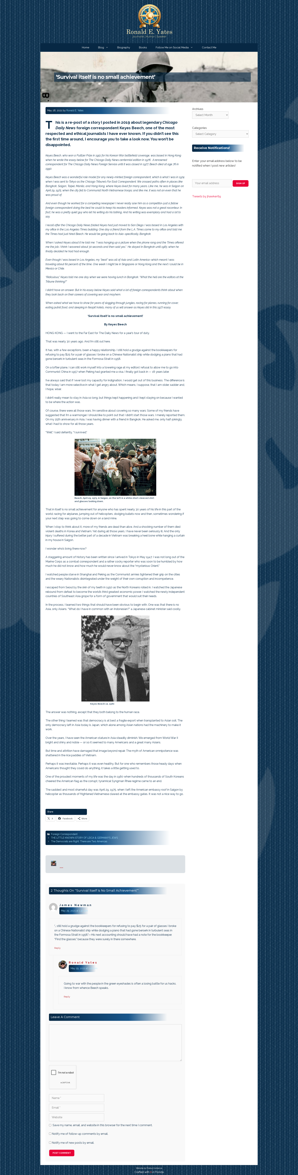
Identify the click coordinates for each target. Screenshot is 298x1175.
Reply (57, 948)
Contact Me (209, 47)
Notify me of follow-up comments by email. (80, 1133)
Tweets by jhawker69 (206, 196)
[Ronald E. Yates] (149, 21)
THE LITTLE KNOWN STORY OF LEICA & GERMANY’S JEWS (84, 837)
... (61, 865)
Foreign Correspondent (64, 834)
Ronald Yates (83, 962)
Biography (123, 47)
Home (85, 47)
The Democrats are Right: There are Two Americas (79, 841)
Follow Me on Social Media (172, 47)
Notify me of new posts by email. (73, 1142)
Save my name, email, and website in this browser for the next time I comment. (102, 1125)
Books (143, 47)
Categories (199, 128)
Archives (197, 109)
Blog (101, 47)
